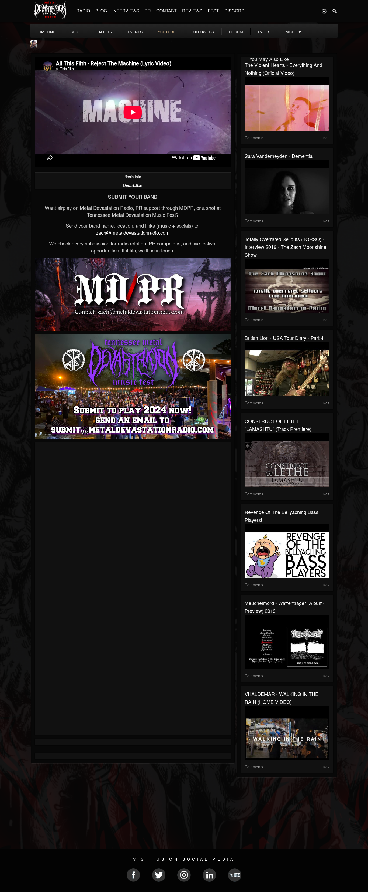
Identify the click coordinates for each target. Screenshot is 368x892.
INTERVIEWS (125, 11)
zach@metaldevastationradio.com (133, 232)
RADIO (83, 11)
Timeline (46, 32)
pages (264, 32)
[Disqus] (133, 518)
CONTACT (166, 11)
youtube (166, 32)
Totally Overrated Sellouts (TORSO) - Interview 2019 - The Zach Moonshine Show (285, 246)
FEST (213, 11)
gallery (104, 32)
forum (236, 32)
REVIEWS (192, 11)
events (135, 32)
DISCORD (234, 11)
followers (202, 32)
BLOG (101, 11)
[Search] (335, 10)
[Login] (324, 10)
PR (148, 11)
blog (75, 32)
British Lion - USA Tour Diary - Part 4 (284, 337)
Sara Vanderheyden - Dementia (279, 155)
